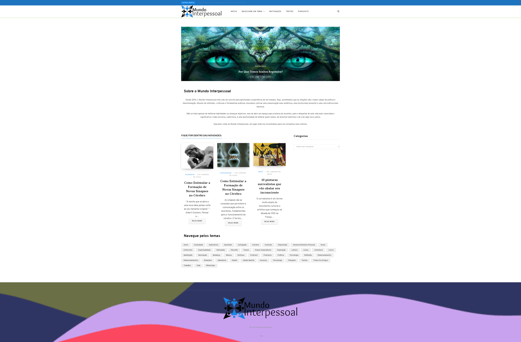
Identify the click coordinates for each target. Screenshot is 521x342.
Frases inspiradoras (263, 250)
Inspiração (281, 250)
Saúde (234, 260)
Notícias (240, 255)
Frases (246, 250)
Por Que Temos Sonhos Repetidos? (261, 71)
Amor (186, 245)
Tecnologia (277, 260)
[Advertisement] (317, 175)
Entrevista (188, 250)
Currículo (268, 245)
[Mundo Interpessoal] (201, 11)
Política (280, 255)
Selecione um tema (252, 11)
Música (229, 255)
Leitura (294, 250)
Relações (208, 260)
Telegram (292, 260)
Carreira (255, 245)
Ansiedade (198, 245)
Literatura (318, 250)
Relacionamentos (191, 260)
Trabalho (187, 265)
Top (261, 336)
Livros (331, 250)
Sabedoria (222, 260)
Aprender (228, 245)
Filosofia (189, 175)
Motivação (275, 11)
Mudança (216, 255)
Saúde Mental (248, 260)
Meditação (188, 255)
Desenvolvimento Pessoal (304, 245)
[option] (260, 54)
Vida (198, 265)
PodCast (254, 255)
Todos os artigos (320, 260)
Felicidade (220, 250)
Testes (289, 11)
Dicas (323, 245)
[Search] (338, 11)
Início (234, 11)
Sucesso (263, 260)
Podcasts (303, 11)
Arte (260, 172)
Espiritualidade (204, 250)
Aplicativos (213, 245)
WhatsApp (210, 265)
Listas (305, 250)
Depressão (282, 245)
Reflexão (308, 255)
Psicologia (260, 66)
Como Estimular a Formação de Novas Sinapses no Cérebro (222, 3)
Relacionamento (324, 255)
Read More (197, 221)
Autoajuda (242, 245)
